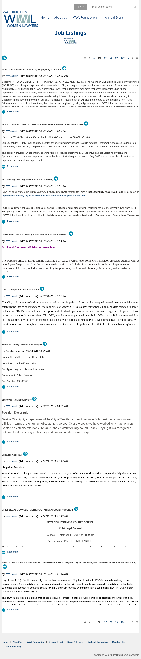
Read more (13, 111)
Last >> (137, 58)
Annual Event (56, 642)
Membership (118, 642)
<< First (85, 58)
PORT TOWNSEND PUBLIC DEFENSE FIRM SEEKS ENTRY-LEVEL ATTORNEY (42, 124)
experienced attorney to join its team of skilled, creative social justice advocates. (44, 195)
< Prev (90, 58)
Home (5, 642)
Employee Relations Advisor (17, 400)
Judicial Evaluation (98, 642)
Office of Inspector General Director (20, 289)
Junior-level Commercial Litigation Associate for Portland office (35, 234)
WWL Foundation (35, 642)
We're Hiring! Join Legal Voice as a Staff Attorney (27, 179)
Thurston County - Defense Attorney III (22, 344)
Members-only (13, 646)
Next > (133, 58)
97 (105, 58)
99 (116, 58)
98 (111, 58)
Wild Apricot (111, 655)
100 (123, 58)
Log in (80, 6)
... (94, 58)
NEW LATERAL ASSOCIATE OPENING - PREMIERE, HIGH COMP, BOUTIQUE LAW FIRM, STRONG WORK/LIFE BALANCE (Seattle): (69, 562)
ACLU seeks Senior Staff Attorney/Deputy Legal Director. (32, 69)
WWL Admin (12, 76)
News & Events (75, 642)
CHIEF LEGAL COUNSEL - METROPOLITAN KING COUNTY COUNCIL (37, 510)
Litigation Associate (12, 455)
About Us (17, 642)
